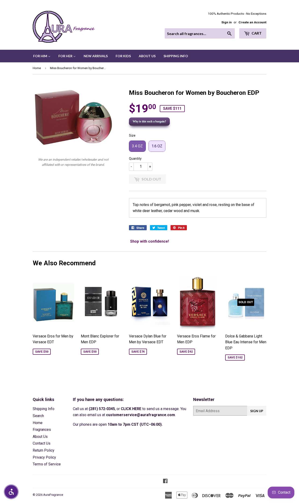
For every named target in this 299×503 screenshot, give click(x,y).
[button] (11, 491)
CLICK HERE (131, 409)
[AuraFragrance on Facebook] (165, 481)
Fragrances (42, 429)
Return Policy (43, 450)
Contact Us (41, 443)
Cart (256, 33)
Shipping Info (43, 409)
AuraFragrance (53, 494)
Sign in (226, 22)
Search (38, 416)
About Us (40, 436)
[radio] (137, 146)
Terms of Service (47, 464)
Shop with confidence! (149, 241)
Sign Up (256, 411)
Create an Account (252, 22)
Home (37, 68)
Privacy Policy (44, 457)
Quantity (135, 158)
